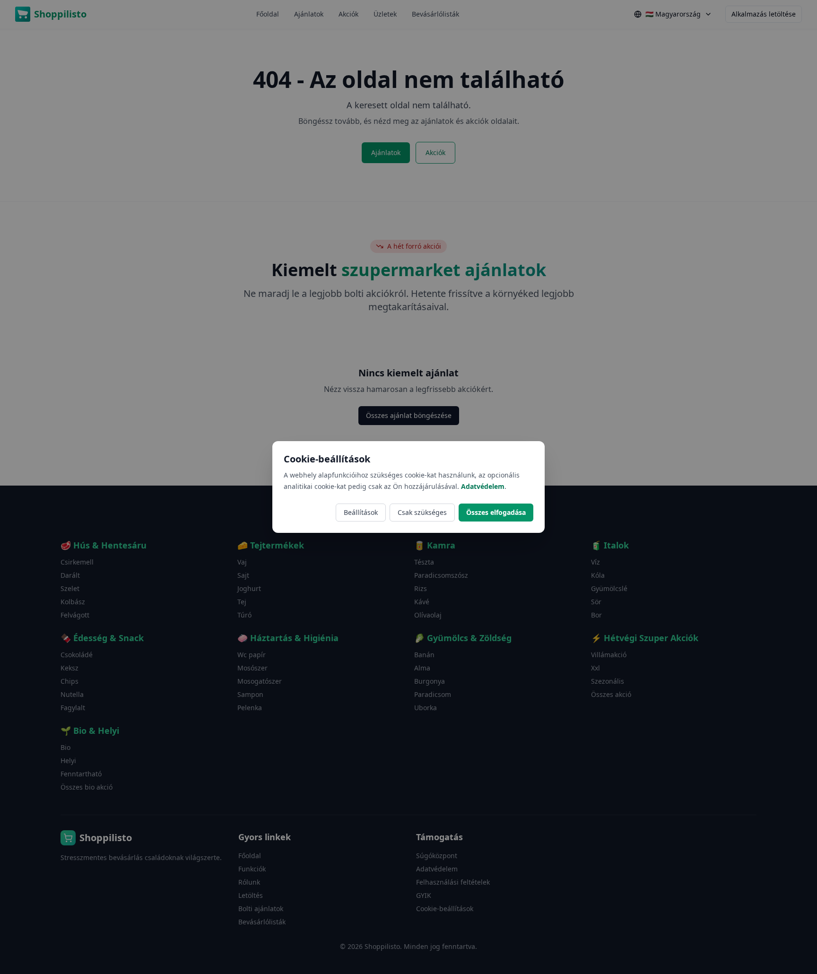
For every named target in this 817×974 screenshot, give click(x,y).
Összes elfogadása (496, 512)
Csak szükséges (422, 512)
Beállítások (361, 512)
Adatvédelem (482, 486)
